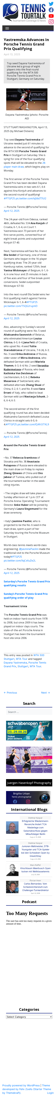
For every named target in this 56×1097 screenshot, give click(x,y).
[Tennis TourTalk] (24, 12)
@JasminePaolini (28, 549)
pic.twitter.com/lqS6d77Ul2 (31, 198)
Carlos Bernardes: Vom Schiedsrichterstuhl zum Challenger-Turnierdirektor (35, 886)
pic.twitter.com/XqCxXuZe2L (20, 560)
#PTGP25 (9, 198)
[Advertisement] (29, 679)
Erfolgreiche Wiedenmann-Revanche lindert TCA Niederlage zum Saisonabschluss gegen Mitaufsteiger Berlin (35, 827)
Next (45, 692)
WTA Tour (21, 658)
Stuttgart (23, 666)
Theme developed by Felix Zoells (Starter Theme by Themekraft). (26, 1089)
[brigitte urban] (15, 802)
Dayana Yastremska (15, 662)
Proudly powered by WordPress (21, 1085)
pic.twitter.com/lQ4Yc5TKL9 (33, 424)
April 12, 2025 (11, 210)
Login (50, 1092)
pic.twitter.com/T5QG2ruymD (20, 306)
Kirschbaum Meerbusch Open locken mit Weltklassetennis (35, 870)
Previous (10, 692)
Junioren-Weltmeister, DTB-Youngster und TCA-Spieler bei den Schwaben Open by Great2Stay (35, 851)
